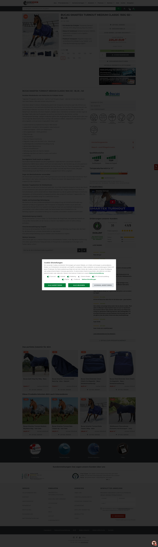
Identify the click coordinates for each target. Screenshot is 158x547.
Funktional (77, 279)
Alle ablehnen (79, 285)
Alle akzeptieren (55, 285)
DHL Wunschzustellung (102, 276)
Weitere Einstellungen (89, 279)
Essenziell (53, 276)
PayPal (67, 279)
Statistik (63, 276)
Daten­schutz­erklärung (96, 273)
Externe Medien (85, 276)
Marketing (73, 276)
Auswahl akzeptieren (103, 285)
